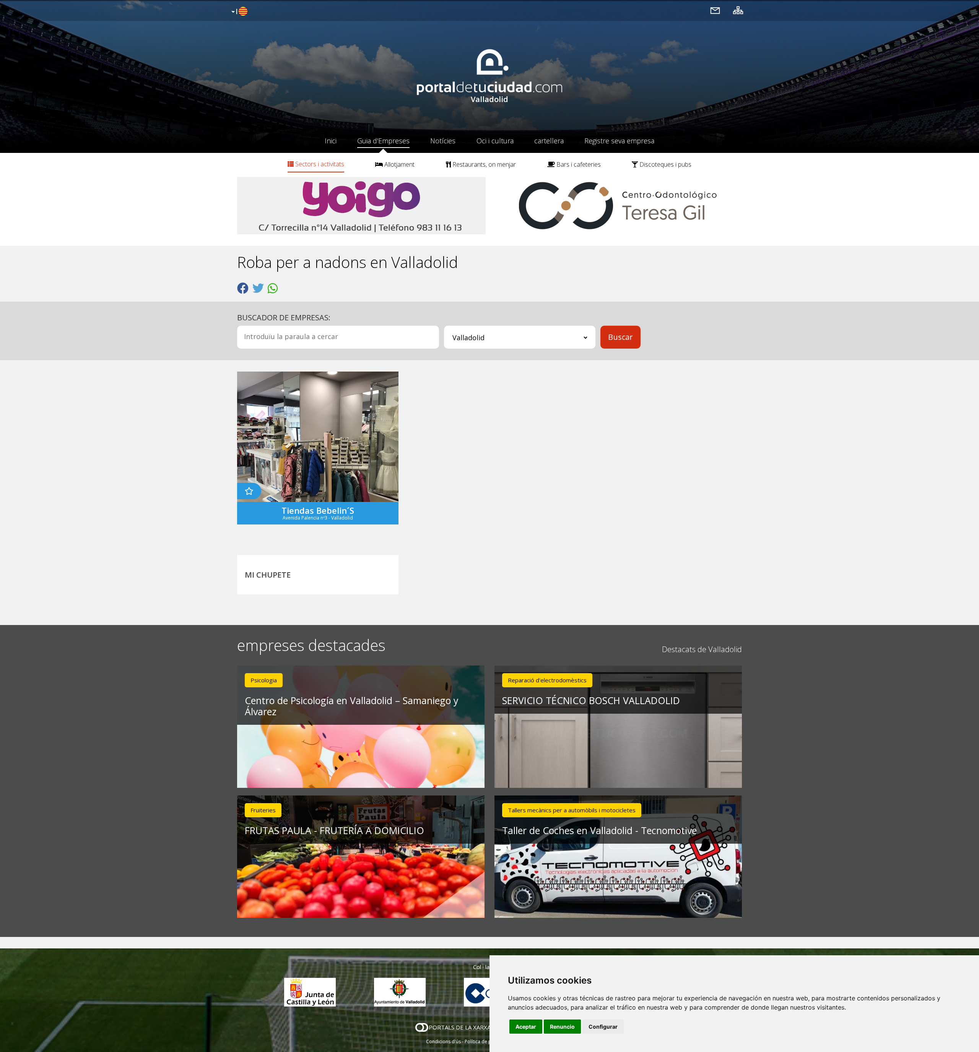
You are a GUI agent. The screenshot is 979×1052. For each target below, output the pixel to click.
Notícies (442, 140)
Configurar (603, 1026)
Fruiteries (263, 810)
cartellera (549, 140)
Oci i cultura (495, 140)
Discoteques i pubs (664, 164)
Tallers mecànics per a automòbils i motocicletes (572, 810)
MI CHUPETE (268, 575)
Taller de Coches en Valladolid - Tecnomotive (599, 830)
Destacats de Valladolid (702, 649)
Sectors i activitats (319, 164)
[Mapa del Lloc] (738, 10)
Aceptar (526, 1026)
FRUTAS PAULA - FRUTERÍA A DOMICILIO (334, 830)
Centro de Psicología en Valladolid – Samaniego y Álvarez (352, 706)
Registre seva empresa (619, 140)
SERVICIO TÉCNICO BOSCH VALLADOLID (591, 700)
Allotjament (399, 164)
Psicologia (263, 680)
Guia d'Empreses (383, 140)
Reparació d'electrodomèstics (547, 680)
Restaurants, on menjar (483, 164)
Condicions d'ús (443, 1041)
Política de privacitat (487, 1041)
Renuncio (562, 1026)
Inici (331, 140)
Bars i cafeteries (578, 164)
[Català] (238, 12)
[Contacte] (715, 10)
